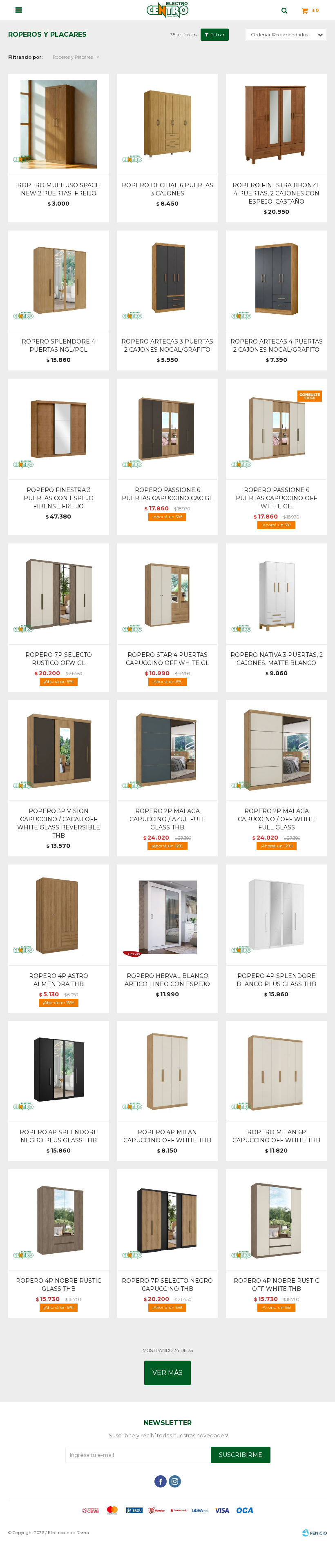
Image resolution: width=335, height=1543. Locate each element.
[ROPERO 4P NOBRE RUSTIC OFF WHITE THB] (276, 1219)
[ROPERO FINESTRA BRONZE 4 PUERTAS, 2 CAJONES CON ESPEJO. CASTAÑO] (276, 124)
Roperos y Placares (73, 57)
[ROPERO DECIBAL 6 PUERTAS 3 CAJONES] (167, 124)
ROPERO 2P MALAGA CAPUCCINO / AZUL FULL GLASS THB (167, 819)
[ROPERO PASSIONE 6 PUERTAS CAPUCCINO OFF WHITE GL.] (276, 429)
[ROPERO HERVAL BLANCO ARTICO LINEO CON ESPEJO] (167, 915)
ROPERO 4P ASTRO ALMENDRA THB (58, 980)
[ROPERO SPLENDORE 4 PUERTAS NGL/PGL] (58, 281)
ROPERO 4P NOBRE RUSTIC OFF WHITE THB (276, 1284)
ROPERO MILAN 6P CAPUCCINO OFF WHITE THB (276, 1136)
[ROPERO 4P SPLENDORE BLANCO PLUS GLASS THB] (276, 915)
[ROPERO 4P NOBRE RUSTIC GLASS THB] (58, 1219)
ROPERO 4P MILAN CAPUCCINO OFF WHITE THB (167, 1136)
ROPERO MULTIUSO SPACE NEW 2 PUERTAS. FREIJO (58, 189)
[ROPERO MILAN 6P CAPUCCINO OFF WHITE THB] (276, 1071)
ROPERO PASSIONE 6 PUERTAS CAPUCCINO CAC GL (167, 494)
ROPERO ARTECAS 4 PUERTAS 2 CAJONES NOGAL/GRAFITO (276, 345)
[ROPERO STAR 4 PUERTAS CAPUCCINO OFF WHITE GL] (167, 593)
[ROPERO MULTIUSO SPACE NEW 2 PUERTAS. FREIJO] (58, 124)
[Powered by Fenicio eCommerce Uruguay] (314, 1533)
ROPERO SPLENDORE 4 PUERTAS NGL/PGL (58, 345)
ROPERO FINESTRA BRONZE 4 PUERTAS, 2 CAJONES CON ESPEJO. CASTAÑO (276, 193)
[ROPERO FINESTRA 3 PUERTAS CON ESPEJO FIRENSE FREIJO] (58, 429)
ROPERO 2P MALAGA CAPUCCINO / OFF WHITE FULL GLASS (276, 819)
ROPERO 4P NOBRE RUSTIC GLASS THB (58, 1284)
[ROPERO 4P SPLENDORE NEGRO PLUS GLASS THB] (58, 1071)
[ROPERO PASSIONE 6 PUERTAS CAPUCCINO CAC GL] (167, 429)
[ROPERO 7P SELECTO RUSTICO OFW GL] (58, 593)
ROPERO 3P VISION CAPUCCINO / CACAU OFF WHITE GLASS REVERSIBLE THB (58, 823)
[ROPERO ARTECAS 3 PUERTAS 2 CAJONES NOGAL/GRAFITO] (167, 281)
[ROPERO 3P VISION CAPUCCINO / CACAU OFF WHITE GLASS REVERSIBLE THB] (58, 750)
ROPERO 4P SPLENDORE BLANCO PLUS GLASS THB (276, 980)
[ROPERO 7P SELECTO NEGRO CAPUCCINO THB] (167, 1219)
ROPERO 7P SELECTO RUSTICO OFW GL (58, 659)
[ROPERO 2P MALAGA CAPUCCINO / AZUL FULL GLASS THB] (167, 750)
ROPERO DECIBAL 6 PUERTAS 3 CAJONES (167, 189)
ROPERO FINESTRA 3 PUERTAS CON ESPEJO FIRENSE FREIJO (59, 498)
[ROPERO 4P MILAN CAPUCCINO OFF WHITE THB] (167, 1071)
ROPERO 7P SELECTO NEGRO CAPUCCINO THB (167, 1284)
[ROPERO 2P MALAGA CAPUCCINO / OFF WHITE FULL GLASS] (276, 750)
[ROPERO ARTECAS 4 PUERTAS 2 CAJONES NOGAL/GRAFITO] (276, 281)
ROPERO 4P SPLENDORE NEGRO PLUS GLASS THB (59, 1136)
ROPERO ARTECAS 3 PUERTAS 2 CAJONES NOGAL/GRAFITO (167, 345)
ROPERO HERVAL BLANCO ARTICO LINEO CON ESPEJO (167, 980)
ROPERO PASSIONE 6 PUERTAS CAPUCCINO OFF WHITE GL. (276, 498)
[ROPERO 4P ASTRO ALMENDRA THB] (58, 915)
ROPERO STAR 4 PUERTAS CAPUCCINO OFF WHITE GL (167, 659)
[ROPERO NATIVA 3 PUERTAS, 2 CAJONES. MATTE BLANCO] (276, 593)
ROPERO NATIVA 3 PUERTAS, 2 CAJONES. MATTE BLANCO (276, 659)
